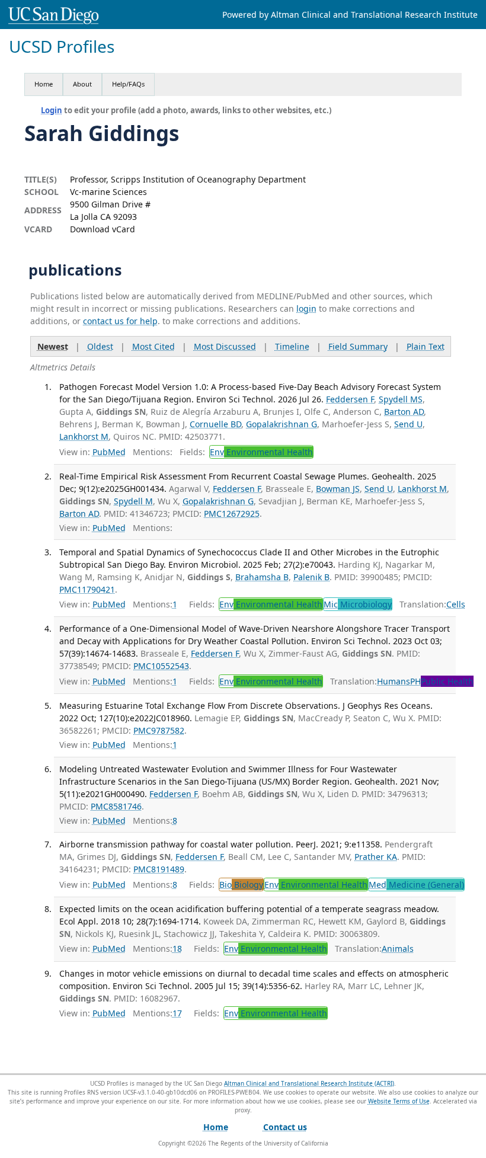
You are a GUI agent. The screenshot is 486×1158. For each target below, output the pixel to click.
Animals (398, 948)
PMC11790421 (87, 589)
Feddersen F (350, 399)
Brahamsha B (262, 577)
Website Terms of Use (399, 1101)
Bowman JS (338, 488)
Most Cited (153, 346)
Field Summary (358, 346)
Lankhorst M (83, 436)
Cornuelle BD (215, 424)
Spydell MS (401, 399)
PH (442, 681)
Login (51, 110)
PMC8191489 (158, 869)
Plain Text (426, 346)
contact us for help (120, 321)
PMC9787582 (158, 730)
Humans (393, 681)
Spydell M (133, 501)
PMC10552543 (161, 665)
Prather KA (375, 856)
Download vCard (102, 229)
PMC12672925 (232, 513)
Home (43, 83)
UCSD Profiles (61, 46)
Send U (408, 424)
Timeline (292, 346)
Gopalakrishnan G (281, 424)
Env (261, 452)
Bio (241, 884)
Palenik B (311, 577)
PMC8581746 (116, 806)
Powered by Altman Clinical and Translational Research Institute (350, 14)
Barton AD (404, 411)
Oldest (100, 346)
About (82, 83)
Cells (455, 604)
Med (416, 884)
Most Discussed (225, 346)
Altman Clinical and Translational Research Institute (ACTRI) (309, 1083)
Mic (358, 604)
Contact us (285, 1127)
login (306, 308)
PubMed (109, 452)
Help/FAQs (128, 83)
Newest (52, 346)
